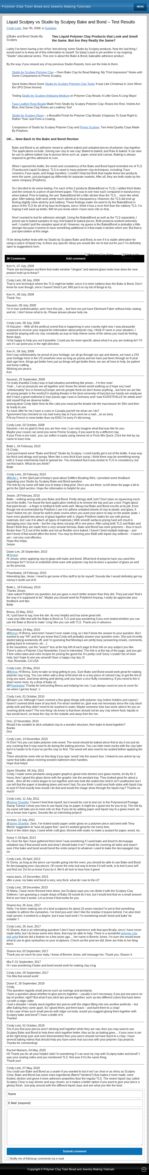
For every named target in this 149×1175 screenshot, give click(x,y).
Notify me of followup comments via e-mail (37, 1158)
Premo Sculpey (89, 127)
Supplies (51, 28)
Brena (13, 633)
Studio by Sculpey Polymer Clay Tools (69, 83)
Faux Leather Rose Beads (29, 103)
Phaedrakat (16, 685)
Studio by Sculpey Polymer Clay (33, 72)
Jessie (13, 555)
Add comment (75, 258)
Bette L (14, 478)
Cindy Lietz (14, 28)
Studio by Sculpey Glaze (28, 115)
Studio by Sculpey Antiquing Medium (45, 95)
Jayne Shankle (19, 802)
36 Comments (16, 258)
